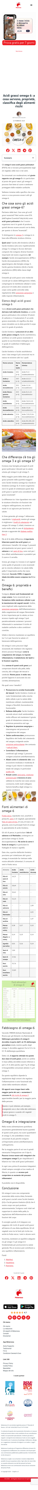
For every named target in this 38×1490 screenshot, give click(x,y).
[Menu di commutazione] (31, 5)
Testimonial (7, 1348)
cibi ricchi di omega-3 (20, 1095)
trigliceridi (16, 519)
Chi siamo (6, 1326)
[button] (8, 150)
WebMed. (9, 1259)
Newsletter (7, 1368)
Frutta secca (6, 816)
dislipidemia (29, 528)
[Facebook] (10, 1317)
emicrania (21, 775)
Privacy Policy (8, 1363)
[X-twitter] (24, 1317)
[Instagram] (14, 1317)
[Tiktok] (28, 1317)
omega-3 (19, 235)
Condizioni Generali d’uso (12, 1353)
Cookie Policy (8, 1366)
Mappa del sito (8, 1371)
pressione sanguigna (24, 293)
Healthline (10, 1262)
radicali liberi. (12, 747)
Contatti (6, 1333)
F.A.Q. (5, 1351)
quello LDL (10, 772)
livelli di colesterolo (21, 522)
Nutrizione (19, 51)
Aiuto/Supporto (8, 1346)
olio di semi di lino (10, 822)
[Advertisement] (19, 74)
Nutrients (9, 1265)
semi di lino (18, 551)
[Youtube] (19, 1317)
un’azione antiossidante (15, 744)
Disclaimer (7, 1336)
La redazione (7, 1329)
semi (12, 819)
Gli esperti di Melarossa (11, 1331)
